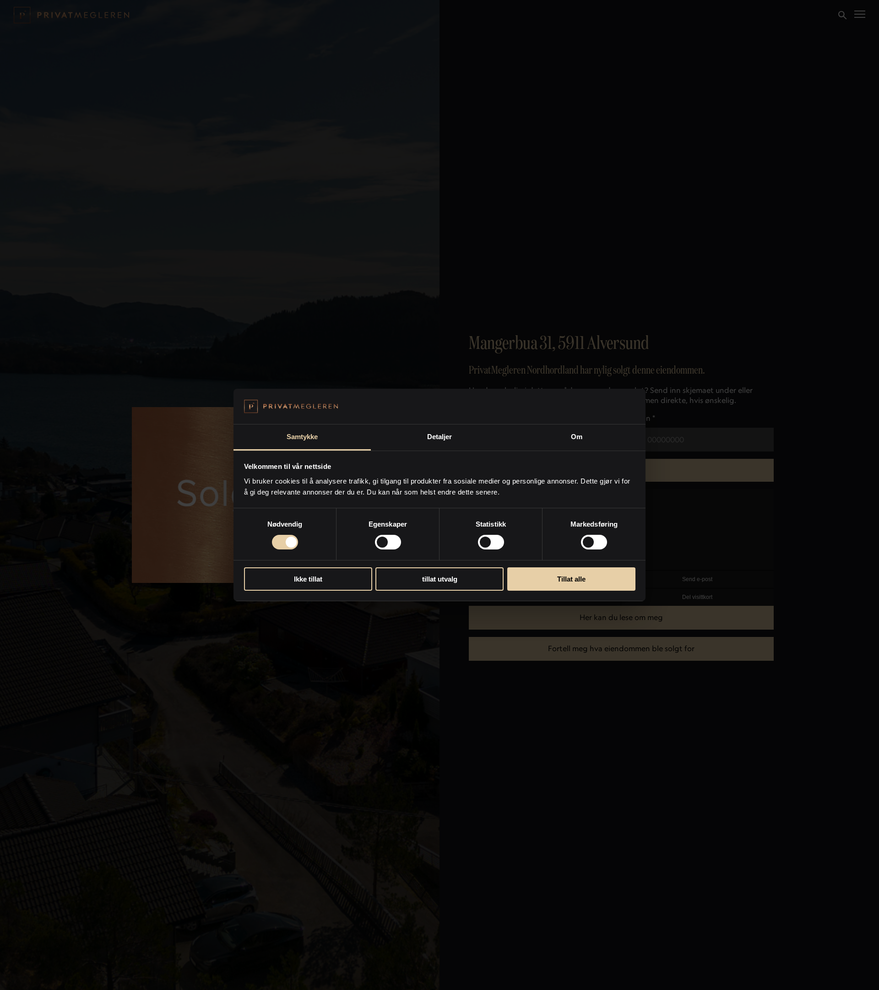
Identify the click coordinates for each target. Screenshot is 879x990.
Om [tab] (576, 437)
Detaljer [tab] (439, 437)
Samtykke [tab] (302, 437)
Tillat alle (571, 579)
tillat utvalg (439, 579)
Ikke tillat (308, 579)
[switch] (388, 542)
